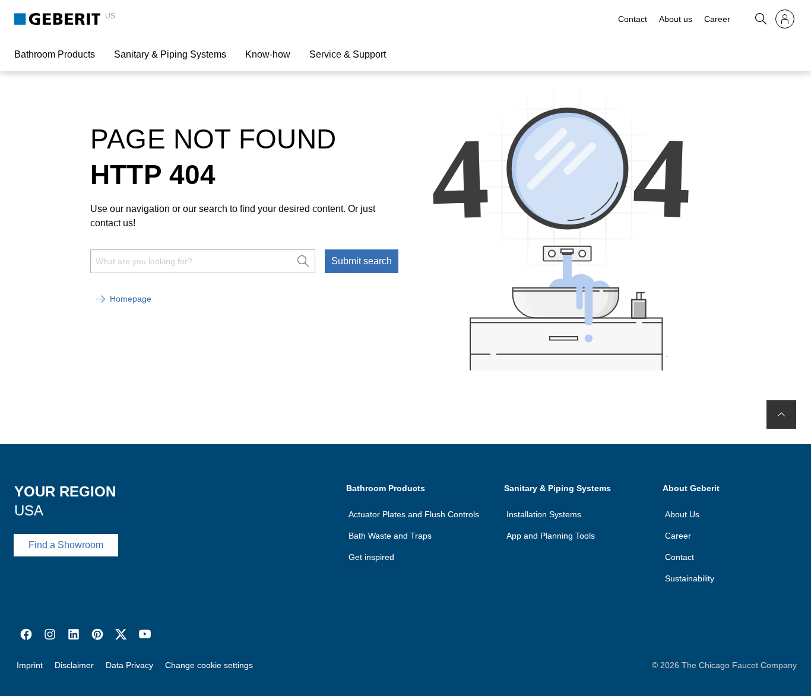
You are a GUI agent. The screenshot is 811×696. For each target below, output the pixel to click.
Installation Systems (543, 514)
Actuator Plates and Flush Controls (414, 514)
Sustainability (689, 578)
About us (675, 19)
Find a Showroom (65, 545)
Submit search (361, 261)
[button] (761, 19)
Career (717, 19)
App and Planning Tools (550, 535)
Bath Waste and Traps (390, 535)
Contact (632, 19)
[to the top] (781, 414)
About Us (682, 514)
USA (28, 510)
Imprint (30, 665)
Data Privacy (129, 665)
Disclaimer (74, 665)
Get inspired (371, 557)
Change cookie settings (209, 665)
